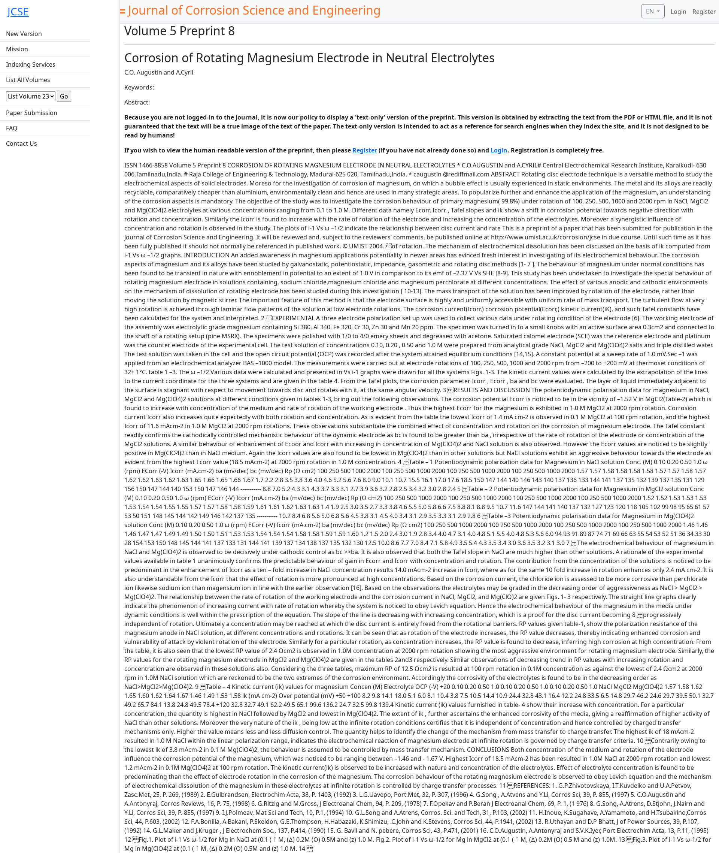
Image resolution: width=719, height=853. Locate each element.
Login (678, 11)
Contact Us (21, 143)
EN (650, 11)
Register (704, 11)
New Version (24, 34)
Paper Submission (31, 113)
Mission (17, 49)
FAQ (12, 128)
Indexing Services (30, 64)
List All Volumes (28, 80)
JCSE (18, 11)
